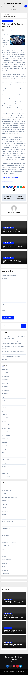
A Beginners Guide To (7, 181)
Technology (4, 563)
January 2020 (5, 463)
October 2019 (5, 473)
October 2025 (5, 383)
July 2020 (4, 442)
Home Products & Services (8, 525)
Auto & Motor (5, 493)
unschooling (9, 30)
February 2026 (5, 372)
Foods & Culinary (6, 511)
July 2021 (4, 400)
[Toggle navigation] (2, 6)
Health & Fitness (6, 518)
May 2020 (4, 449)
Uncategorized (5, 570)
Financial (4, 507)
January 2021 (5, 421)
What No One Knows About (11, 260)
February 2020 (5, 459)
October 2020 (5, 431)
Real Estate (4, 549)
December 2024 (6, 386)
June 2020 (4, 445)
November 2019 (5, 470)
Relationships (5, 552)
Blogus (21, 671)
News (3, 539)
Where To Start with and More (11, 230)
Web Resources (5, 573)
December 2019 (5, 466)
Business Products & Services (9, 497)
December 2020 (6, 424)
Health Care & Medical (7, 21)
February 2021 (5, 418)
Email (3, 304)
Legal (3, 532)
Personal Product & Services (9, 542)
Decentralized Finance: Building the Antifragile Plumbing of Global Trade (14, 603)
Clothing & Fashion (6, 500)
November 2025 (6, 379)
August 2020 (5, 438)
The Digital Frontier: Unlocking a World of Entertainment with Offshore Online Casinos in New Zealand (13, 358)
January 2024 (5, 390)
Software (4, 556)
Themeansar (14, 673)
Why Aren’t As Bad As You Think (12, 245)
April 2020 (4, 452)
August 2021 (5, 397)
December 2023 (6, 393)
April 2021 (4, 411)
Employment (5, 504)
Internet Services (6, 528)
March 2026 (5, 369)
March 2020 (5, 456)
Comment (4, 278)
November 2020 (6, 428)
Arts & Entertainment (7, 490)
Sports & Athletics (6, 559)
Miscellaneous (5, 535)
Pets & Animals (5, 545)
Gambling (4, 514)
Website (4, 310)
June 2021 (4, 404)
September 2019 (6, 477)
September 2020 (6, 435)
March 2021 (4, 414)
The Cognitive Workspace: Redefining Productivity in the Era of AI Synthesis (13, 617)
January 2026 (5, 376)
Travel (3, 566)
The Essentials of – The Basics (10, 177)
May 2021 (4, 407)
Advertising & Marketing (8, 486)
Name (3, 298)
